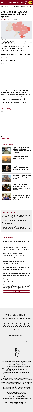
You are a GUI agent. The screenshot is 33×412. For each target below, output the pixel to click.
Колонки (22, 6)
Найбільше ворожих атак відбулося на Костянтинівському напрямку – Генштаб (16, 248)
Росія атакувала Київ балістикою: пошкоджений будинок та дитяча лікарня (16, 228)
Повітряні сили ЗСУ (24, 54)
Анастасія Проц (5, 19)
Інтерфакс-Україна (19, 369)
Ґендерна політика (20, 339)
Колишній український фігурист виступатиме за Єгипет (13, 262)
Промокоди (20, 343)
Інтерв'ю (29, 6)
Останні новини (8, 237)
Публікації (9, 6)
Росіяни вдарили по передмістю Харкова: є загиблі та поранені (16, 242)
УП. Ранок (16, 6)
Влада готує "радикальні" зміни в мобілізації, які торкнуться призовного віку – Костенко (22, 149)
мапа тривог (12, 54)
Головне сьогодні (8, 144)
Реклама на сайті (14, 335)
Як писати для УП (25, 341)
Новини (3, 6)
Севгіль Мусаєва (22, 393)
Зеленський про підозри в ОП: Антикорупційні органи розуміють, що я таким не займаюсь (21, 196)
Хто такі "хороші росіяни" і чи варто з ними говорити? (15, 280)
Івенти (21, 335)
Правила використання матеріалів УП (16, 337)
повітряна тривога (6, 108)
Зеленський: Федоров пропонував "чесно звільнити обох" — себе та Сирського (21, 187)
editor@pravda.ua (20, 396)
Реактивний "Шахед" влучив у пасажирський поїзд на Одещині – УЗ (22, 177)
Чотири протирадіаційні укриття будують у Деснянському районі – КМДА (16, 216)
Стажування (12, 343)
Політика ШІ (10, 339)
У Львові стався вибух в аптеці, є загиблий (20, 157)
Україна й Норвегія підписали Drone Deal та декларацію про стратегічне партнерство (16, 274)
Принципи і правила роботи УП (11, 341)
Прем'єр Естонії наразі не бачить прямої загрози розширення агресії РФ (16, 287)
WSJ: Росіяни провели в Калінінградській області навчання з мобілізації (16, 268)
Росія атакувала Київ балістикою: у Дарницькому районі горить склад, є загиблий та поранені (14, 221)
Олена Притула (22, 395)
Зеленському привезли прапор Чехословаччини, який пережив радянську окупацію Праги (13, 255)
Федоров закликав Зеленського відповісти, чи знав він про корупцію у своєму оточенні (21, 168)
